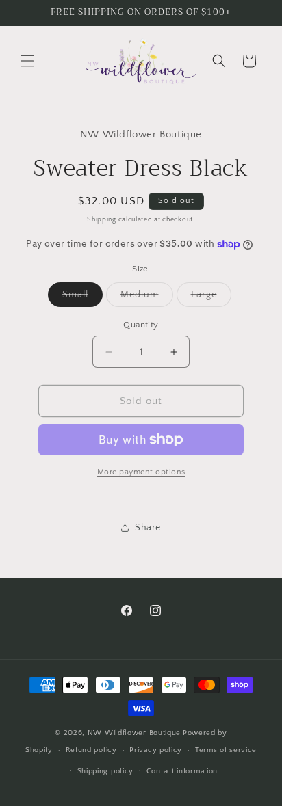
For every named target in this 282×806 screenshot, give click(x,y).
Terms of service (226, 750)
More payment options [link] (141, 472)
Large (211, 297)
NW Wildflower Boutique (134, 733)
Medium (146, 297)
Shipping (101, 220)
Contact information (182, 771)
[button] (27, 61)
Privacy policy (155, 750)
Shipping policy (105, 771)
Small (82, 297)
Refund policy (91, 750)
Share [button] (148, 527)
